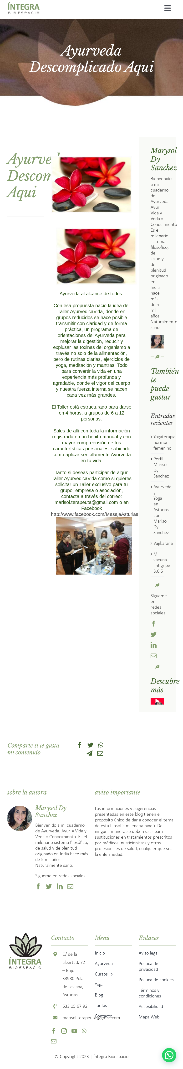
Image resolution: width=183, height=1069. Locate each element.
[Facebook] (79, 745)
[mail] (154, 656)
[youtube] (74, 1031)
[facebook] (154, 624)
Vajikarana (163, 543)
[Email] (100, 753)
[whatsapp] (84, 1031)
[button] (169, 1055)
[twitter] (154, 634)
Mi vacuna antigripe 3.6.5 (161, 562)
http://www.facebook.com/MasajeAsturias (94, 514)
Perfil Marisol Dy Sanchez (161, 467)
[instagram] (64, 1031)
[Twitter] (90, 745)
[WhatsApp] (101, 745)
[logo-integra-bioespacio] (24, 3)
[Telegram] (89, 753)
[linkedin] (154, 645)
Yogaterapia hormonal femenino (164, 442)
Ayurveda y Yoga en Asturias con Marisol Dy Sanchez (162, 509)
